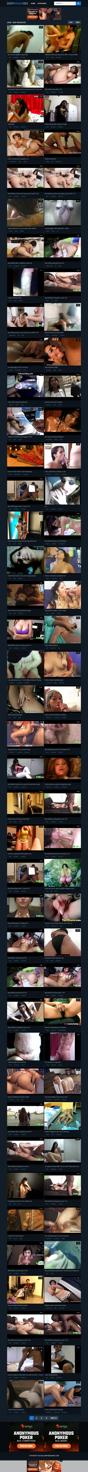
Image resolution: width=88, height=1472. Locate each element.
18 (55, 266)
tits (10, 544)
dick (10, 300)
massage (25, 474)
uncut (23, 1065)
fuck (54, 405)
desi (52, 1273)
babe (47, 544)
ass (10, 578)
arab (19, 161)
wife (19, 717)
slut (10, 439)
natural (11, 370)
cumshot (56, 474)
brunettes (18, 370)
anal (10, 57)
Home (33, 3)
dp (52, 161)
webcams (54, 926)
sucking (20, 613)
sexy (47, 57)
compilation (12, 161)
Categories (41, 3)
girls (21, 1238)
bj (57, 231)
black (47, 161)
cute (14, 1204)
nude (17, 405)
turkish (21, 300)
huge (60, 1065)
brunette (48, 370)
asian (52, 57)
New (77, 22)
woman (11, 405)
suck (53, 231)
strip (61, 439)
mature (53, 1030)
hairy (47, 1030)
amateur (23, 57)
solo (20, 822)
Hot (70, 22)
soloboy (16, 1065)
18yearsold (49, 266)
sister (47, 231)
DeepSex (17, 3)
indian (25, 161)
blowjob (16, 57)
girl (51, 891)
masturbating (62, 1030)
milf (10, 822)
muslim (60, 92)
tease (55, 439)
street (58, 613)
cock (14, 544)
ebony (15, 1238)
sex (10, 613)
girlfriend (59, 1377)
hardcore (49, 474)
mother (62, 335)
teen (47, 92)
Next (53, 1418)
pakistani (53, 1169)
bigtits (52, 1377)
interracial (58, 161)
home (10, 231)
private (22, 231)
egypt (20, 439)
